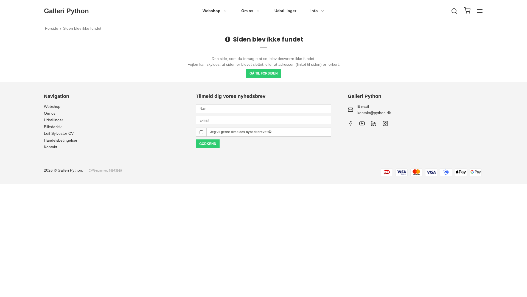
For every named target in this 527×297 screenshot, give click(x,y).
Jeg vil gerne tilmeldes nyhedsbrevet (239, 132)
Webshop (211, 11)
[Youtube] (362, 125)
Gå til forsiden (264, 73)
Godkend (207, 144)
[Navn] (263, 108)
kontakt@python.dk (374, 113)
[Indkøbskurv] (467, 11)
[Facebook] (350, 125)
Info (314, 11)
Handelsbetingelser (60, 140)
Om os (247, 11)
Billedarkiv (52, 127)
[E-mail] (263, 120)
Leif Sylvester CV (59, 133)
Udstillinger (285, 11)
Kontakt (50, 147)
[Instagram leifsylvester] (385, 125)
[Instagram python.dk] (373, 125)
